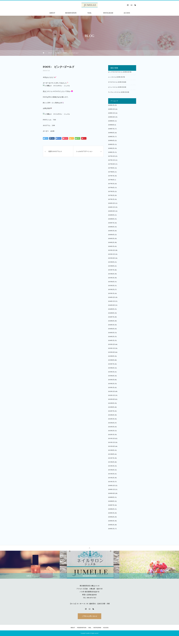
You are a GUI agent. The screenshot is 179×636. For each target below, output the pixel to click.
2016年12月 (111, 203)
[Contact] (131, 5)
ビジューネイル (112, 87)
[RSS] (135, 5)
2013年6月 (111, 368)
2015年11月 (111, 254)
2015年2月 (111, 289)
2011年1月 (111, 481)
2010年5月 (111, 513)
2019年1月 (111, 105)
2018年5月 (111, 136)
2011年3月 (111, 474)
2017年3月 (111, 191)
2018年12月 (111, 109)
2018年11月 (111, 113)
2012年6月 (111, 415)
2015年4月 (111, 281)
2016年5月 (111, 230)
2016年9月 (111, 215)
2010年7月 (111, 505)
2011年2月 (111, 477)
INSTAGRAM (108, 13)
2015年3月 (111, 285)
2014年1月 (111, 340)
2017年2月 (111, 195)
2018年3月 (111, 144)
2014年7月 (111, 317)
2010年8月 (111, 501)
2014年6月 (111, 321)
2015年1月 (111, 293)
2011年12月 (111, 438)
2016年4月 (111, 234)
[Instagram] (128, 5)
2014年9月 (111, 309)
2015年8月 (111, 266)
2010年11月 (111, 489)
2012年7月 (111, 411)
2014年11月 (111, 301)
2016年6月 (111, 226)
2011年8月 (111, 454)
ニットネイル (112, 77)
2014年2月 (111, 336)
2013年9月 (111, 356)
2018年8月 (111, 125)
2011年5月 (111, 466)
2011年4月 (111, 470)
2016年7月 (111, 223)
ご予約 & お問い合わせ (89, 616)
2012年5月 (111, 419)
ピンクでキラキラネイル (115, 72)
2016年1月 (111, 246)
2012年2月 (111, 430)
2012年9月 (111, 403)
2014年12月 (111, 297)
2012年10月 (111, 399)
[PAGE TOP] (89, 548)
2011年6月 (111, 462)
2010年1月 (111, 528)
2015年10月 (111, 258)
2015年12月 (111, 250)
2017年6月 (111, 179)
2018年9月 (111, 121)
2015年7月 (111, 270)
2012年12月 (111, 391)
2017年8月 (111, 172)
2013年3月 (111, 379)
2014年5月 (111, 325)
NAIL (90, 13)
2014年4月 (111, 328)
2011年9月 (111, 450)
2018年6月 (111, 132)
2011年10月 (111, 446)
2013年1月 (111, 387)
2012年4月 (111, 423)
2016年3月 (111, 238)
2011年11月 (111, 442)
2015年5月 (111, 277)
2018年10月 (111, 117)
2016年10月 (111, 211)
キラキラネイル (112, 82)
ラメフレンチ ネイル (114, 92)
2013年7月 (111, 364)
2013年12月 (111, 344)
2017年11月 (111, 160)
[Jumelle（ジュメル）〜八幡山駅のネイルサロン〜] (89, 5)
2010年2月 (111, 524)
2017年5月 (111, 183)
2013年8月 (111, 360)
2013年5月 (111, 372)
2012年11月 (111, 395)
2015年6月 (111, 274)
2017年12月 (111, 156)
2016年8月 (111, 219)
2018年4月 (111, 140)
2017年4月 (111, 187)
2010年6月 (111, 509)
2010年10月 (111, 493)
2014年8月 (111, 313)
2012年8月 (111, 407)
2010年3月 (111, 521)
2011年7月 (111, 458)
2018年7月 (111, 128)
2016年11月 (111, 207)
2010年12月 (111, 485)
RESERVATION (70, 13)
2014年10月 (111, 305)
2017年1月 (111, 199)
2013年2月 (111, 383)
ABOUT (52, 13)
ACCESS (127, 13)
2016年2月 (111, 242)
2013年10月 (111, 352)
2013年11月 (111, 348)
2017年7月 (111, 176)
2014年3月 (111, 332)
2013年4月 (111, 375)
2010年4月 (111, 517)
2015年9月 (111, 262)
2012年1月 (111, 434)
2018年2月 (111, 148)
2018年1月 (111, 152)
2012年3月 (111, 426)
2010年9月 (111, 497)
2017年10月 (111, 164)
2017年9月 (111, 168)
